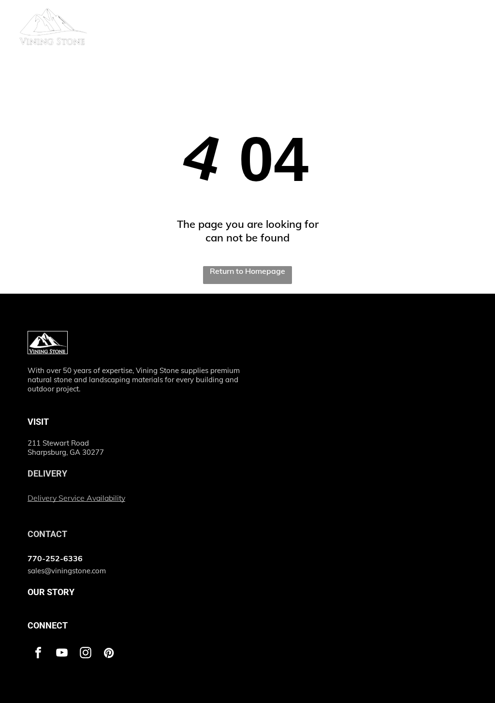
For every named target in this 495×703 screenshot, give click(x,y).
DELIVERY (47, 473)
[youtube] (62, 654)
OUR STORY (51, 592)
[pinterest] (109, 654)
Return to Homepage (247, 271)
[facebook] (38, 654)
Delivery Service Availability (76, 498)
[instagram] (85, 654)
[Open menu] (470, 18)
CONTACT (47, 534)
